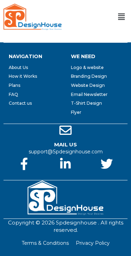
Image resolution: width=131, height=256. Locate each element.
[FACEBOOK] (24, 164)
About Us (18, 67)
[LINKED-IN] (65, 164)
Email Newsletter (89, 94)
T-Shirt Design (86, 103)
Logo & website (87, 67)
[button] (122, 16)
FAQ (13, 94)
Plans (14, 85)
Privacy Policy (93, 243)
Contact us (20, 103)
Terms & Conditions (45, 243)
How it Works (23, 76)
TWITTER (106, 176)
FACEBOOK (24, 176)
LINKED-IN (65, 176)
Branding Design (89, 76)
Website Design (88, 85)
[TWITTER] (107, 164)
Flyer (76, 112)
